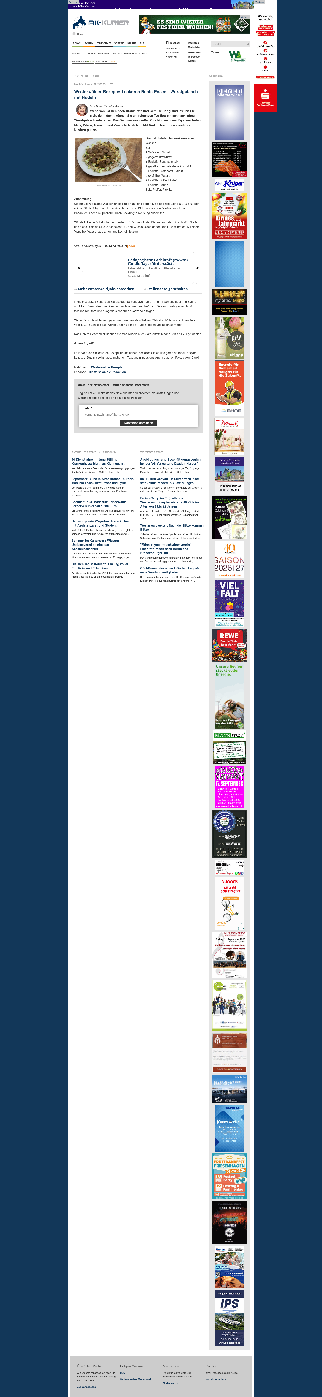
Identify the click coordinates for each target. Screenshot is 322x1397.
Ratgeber (116, 53)
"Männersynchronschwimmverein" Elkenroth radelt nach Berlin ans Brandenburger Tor (165, 548)
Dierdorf (92, 76)
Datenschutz (194, 52)
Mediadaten (194, 47)
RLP (142, 43)
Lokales (77, 53)
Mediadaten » (170, 1383)
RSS (122, 1372)
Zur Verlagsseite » (87, 1386)
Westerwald (83, 61)
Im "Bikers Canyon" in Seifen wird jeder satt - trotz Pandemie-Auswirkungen (169, 480)
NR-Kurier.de (173, 52)
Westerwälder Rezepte (106, 367)
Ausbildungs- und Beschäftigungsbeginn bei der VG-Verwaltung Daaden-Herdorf (170, 461)
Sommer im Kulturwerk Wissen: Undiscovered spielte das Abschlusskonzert (95, 544)
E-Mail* (87, 408)
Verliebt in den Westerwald (135, 1379)
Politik (89, 43)
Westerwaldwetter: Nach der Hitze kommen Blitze (172, 527)
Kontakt (192, 60)
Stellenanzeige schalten (167, 289)
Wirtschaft (104, 43)
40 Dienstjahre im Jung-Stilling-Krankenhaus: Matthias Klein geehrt (98, 461)
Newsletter (171, 56)
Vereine (119, 43)
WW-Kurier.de (173, 48)
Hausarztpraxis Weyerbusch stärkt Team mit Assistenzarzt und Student (101, 523)
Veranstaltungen (98, 53)
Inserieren (193, 42)
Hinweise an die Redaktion (107, 372)
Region (77, 43)
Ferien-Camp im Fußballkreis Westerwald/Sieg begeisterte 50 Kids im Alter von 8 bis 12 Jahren (169, 502)
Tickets (215, 52)
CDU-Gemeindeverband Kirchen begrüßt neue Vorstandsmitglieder (170, 570)
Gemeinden (130, 53)
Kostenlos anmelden (138, 423)
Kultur (132, 43)
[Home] (74, 33)
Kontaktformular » (216, 1379)
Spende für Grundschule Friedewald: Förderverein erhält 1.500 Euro (99, 504)
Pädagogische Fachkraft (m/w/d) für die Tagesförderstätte (158, 261)
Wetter (143, 53)
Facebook (175, 42)
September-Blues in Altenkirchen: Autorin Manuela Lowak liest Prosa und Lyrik (103, 480)
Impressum (194, 56)
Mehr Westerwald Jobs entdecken (106, 289)
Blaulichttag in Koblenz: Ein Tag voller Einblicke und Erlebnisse (100, 566)
